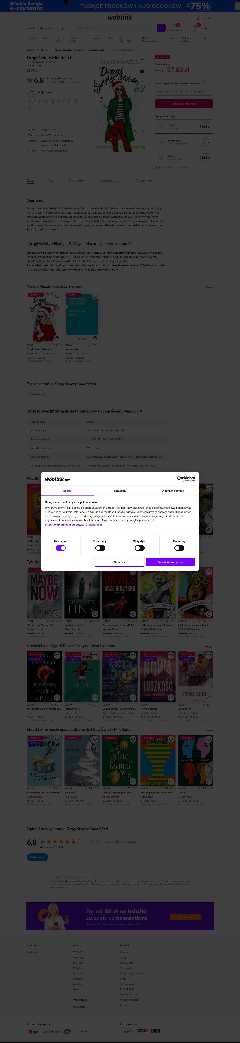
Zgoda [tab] (67, 490)
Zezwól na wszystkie (170, 562)
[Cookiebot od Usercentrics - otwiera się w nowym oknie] (179, 479)
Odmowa (119, 562)
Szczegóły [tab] (120, 490)
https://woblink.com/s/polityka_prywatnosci (73, 524)
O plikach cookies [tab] (173, 490)
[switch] (100, 548)
